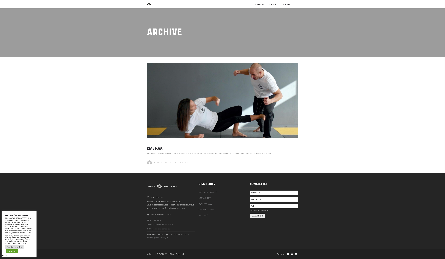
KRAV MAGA (155, 148)
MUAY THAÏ (203, 215)
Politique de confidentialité (158, 229)
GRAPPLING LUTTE (206, 210)
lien (24, 243)
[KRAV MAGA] (222, 100)
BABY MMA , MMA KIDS (208, 192)
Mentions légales (154, 220)
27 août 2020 (183, 162)
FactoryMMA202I (164, 162)
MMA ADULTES (205, 198)
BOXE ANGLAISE (205, 204)
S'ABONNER (257, 216)
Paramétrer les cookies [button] (14, 247)
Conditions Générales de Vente (160, 224)
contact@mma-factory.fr (157, 238)
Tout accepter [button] (11, 251)
